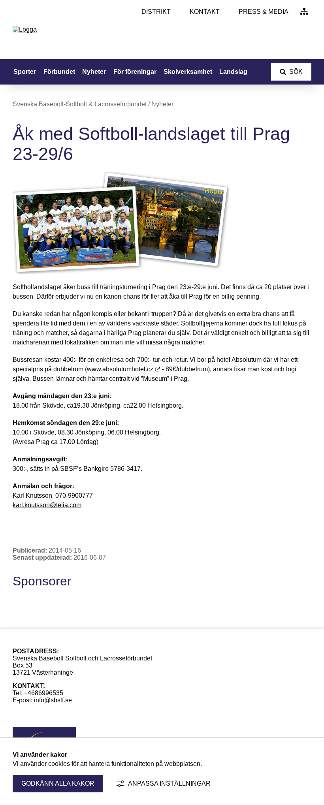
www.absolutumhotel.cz (123, 369)
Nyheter (94, 71)
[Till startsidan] (25, 29)
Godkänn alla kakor (57, 783)
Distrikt (156, 11)
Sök (296, 71)
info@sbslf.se (53, 700)
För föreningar (134, 71)
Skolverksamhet (188, 71)
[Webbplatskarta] (304, 11)
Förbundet (59, 71)
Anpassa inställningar (169, 783)
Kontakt (205, 11)
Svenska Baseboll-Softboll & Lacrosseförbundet (80, 104)
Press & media (263, 11)
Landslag (233, 71)
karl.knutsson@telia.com (47, 505)
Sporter (24, 71)
